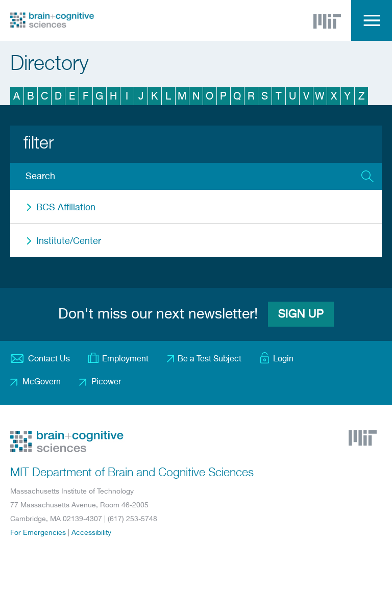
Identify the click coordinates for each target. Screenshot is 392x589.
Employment (125, 359)
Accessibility (91, 532)
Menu (371, 20)
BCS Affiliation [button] (65, 207)
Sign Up (301, 314)
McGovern (41, 382)
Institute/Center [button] (68, 241)
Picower (106, 382)
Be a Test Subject (209, 359)
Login (283, 359)
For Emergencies (38, 532)
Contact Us (49, 359)
